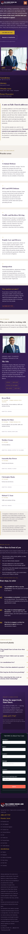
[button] (25, 3)
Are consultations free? (7, 662)
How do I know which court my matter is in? (12, 656)
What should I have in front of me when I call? (12, 650)
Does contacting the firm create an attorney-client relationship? (10, 678)
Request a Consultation (8, 37)
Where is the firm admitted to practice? (12, 667)
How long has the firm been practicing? (12, 672)
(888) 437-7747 (9, 716)
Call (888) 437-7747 (7, 32)
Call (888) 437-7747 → (8, 306)
